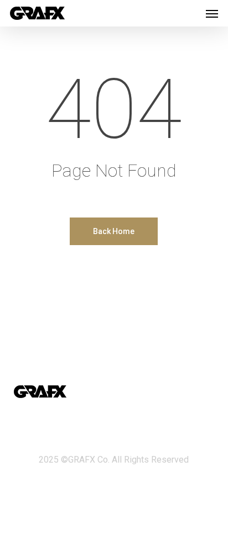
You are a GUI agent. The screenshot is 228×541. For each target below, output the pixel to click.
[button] (212, 13)
